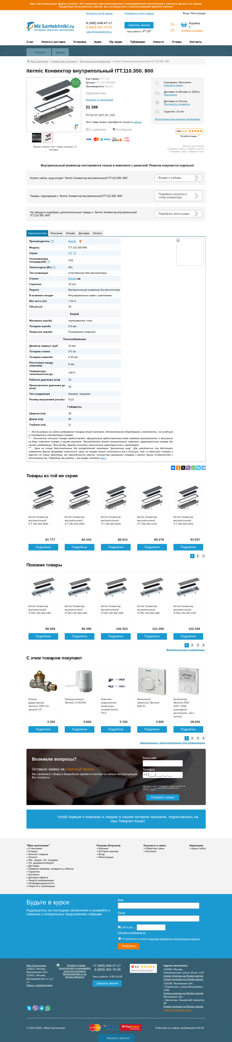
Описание (56, 233)
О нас (29, 42)
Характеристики (96, 92)
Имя (121, 900)
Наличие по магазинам (99, 99)
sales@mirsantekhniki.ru (99, 31)
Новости (158, 42)
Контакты (196, 42)
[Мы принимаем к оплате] (108, 140)
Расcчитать (170, 94)
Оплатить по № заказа (99, 13)
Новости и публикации (41, 886)
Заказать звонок (139, 25)
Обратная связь (155, 848)
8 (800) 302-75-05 (99, 27)
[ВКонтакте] (173, 468)
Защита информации (41, 880)
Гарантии (34, 871)
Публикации (137, 42)
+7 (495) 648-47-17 (107, 965)
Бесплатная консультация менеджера (177, 119)
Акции (97, 42)
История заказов (108, 851)
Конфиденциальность (41, 883)
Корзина (103, 848)
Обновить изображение (132, 932)
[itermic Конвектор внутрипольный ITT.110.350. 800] (48, 138)
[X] (183, 468)
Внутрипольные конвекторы (186, 649)
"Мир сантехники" (38, 845)
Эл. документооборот (41, 862)
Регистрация (198, 13)
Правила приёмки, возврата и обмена (51, 868)
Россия (72, 278)
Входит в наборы (169, 177)
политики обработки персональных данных (174, 938)
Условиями (161, 790)
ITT (70, 253)
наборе (137, 122)
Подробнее (43, 547)
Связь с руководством (39, 985)
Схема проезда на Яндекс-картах (183, 975)
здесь (103, 458)
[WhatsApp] (193, 468)
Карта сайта (198, 848)
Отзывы (177, 42)
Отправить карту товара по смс (186, 151)
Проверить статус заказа (139, 13)
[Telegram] (203, 468)
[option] (37, 138)
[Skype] (198, 468)
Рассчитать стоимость (177, 104)
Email (121, 913)
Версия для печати (193, 146)
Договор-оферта (38, 877)
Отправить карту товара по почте (185, 148)
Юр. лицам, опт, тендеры (43, 860)
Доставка (84, 233)
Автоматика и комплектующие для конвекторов (172, 742)
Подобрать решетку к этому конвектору (172, 196)
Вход (186, 13)
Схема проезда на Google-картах (183, 979)
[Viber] (188, 468)
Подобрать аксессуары (174, 213)
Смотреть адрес (173, 85)
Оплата (97, 233)
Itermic (109, 86)
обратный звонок (80, 769)
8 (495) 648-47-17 (99, 23)
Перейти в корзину (192, 30)
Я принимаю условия (160, 938)
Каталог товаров (38, 854)
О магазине (35, 848)
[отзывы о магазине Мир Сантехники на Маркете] (189, 137)
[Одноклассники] (178, 468)
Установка (79, 42)
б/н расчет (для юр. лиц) (100, 114)
